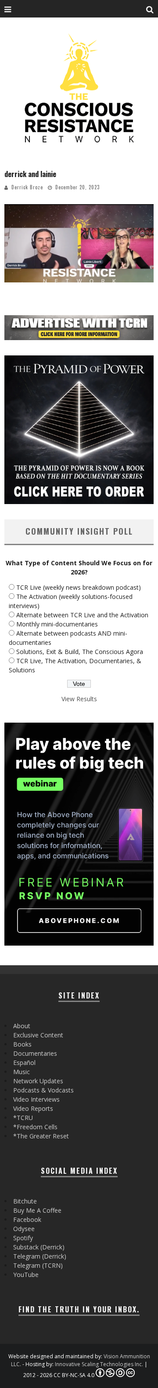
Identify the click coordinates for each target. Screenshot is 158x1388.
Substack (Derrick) (39, 1247)
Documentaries (35, 1053)
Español (24, 1062)
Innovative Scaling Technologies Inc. (99, 1364)
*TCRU (23, 1117)
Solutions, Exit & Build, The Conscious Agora (79, 651)
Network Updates (38, 1081)
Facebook (27, 1219)
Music (21, 1072)
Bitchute (25, 1201)
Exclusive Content (38, 1035)
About (21, 1026)
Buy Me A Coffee (37, 1210)
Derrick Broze (27, 187)
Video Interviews (36, 1099)
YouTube (26, 1274)
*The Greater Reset (41, 1136)
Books (22, 1044)
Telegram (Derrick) (39, 1256)
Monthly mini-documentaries (57, 624)
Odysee (24, 1229)
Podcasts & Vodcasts (43, 1090)
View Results (79, 699)
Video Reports (33, 1108)
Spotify (23, 1238)
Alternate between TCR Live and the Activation (82, 615)
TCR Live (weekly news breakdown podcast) (78, 587)
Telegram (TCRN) (38, 1265)
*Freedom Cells (35, 1127)
